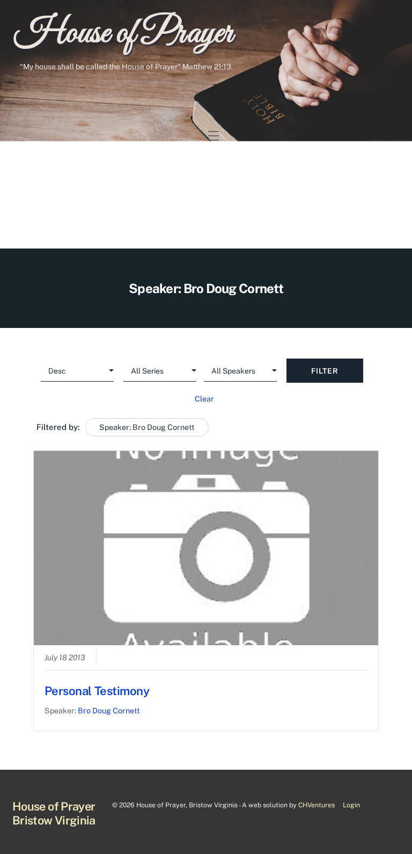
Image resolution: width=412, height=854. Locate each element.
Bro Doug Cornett (109, 710)
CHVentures (316, 805)
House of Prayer (123, 33)
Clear (204, 399)
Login (351, 805)
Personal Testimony (97, 691)
